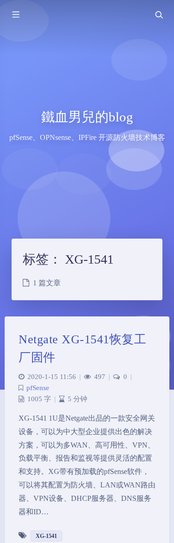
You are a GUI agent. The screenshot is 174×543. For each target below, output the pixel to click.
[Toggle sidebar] (15, 14)
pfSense (37, 387)
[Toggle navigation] (158, 14)
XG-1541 (46, 536)
